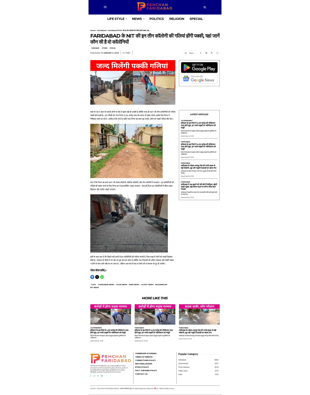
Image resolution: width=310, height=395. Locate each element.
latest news (147, 284)
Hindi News (134, 284)
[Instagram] (94, 376)
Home (93, 30)
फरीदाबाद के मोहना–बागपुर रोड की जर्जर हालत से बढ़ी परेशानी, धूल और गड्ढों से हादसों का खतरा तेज (198, 166)
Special (113, 48)
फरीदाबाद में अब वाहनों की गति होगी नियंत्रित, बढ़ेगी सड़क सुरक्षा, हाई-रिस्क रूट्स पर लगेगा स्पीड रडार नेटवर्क (199, 186)
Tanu (127, 53)
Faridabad (101, 30)
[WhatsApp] (217, 53)
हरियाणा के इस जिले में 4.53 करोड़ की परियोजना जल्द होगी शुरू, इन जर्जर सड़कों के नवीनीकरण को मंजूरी (198, 125)
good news (121, 284)
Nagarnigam (161, 284)
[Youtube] (102, 376)
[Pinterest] (211, 53)
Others (104, 48)
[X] (206, 53)
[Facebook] (200, 53)
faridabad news (106, 284)
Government (187, 121)
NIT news (94, 287)
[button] (205, 7)
